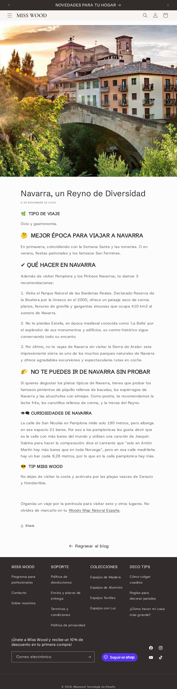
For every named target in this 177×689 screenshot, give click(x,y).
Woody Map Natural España (94, 510)
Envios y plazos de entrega (66, 596)
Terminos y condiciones (60, 612)
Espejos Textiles (103, 598)
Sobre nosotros (23, 603)
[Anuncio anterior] (9, 5)
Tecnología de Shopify (101, 686)
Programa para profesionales (23, 579)
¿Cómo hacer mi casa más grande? (147, 612)
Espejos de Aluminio (106, 587)
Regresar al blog (92, 546)
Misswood (79, 686)
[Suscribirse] (89, 657)
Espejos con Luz (103, 608)
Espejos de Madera (105, 577)
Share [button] (30, 526)
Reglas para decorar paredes (143, 596)
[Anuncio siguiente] (168, 5)
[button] (10, 15)
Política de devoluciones (61, 579)
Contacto (19, 593)
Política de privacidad (68, 625)
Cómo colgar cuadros (140, 579)
